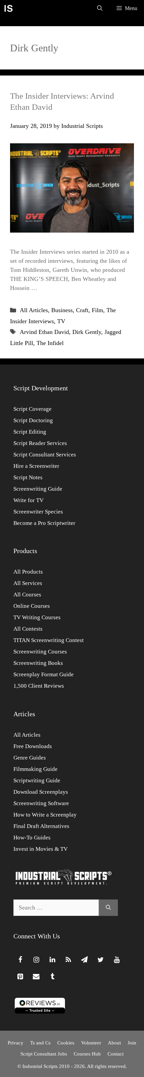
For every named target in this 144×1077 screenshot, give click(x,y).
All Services (27, 583)
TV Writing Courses (37, 617)
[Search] (108, 907)
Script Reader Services (40, 443)
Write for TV (28, 500)
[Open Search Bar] (100, 8)
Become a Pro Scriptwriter (44, 523)
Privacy (15, 1042)
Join (132, 1042)
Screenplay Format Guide (43, 674)
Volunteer (91, 1042)
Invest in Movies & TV (40, 849)
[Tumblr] (52, 977)
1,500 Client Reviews (38, 686)
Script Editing (29, 432)
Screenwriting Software (41, 803)
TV (61, 321)
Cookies (65, 1042)
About (114, 1042)
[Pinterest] (20, 977)
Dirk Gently (86, 332)
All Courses (27, 594)
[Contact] (36, 977)
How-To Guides (32, 837)
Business (62, 310)
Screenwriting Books (38, 663)
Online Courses (31, 606)
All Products (28, 572)
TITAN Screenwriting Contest (48, 640)
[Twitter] (100, 960)
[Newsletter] (84, 960)
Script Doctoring (33, 420)
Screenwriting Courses (40, 651)
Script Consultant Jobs (43, 1054)
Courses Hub (87, 1054)
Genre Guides (29, 757)
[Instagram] (36, 960)
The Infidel (50, 343)
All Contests (28, 629)
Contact (115, 1054)
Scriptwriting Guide (36, 780)
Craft (82, 310)
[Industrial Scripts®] (8, 8)
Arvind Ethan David (44, 332)
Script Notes (28, 477)
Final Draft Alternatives (41, 826)
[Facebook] (20, 960)
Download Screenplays (40, 792)
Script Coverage (32, 409)
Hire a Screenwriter (36, 466)
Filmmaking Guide (35, 769)
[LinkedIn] (52, 960)
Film (97, 310)
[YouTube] (116, 960)
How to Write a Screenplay (45, 815)
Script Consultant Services (44, 454)
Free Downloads (32, 746)
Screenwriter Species (38, 511)
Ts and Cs (40, 1042)
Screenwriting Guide (37, 489)
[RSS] (68, 960)
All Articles (34, 310)
